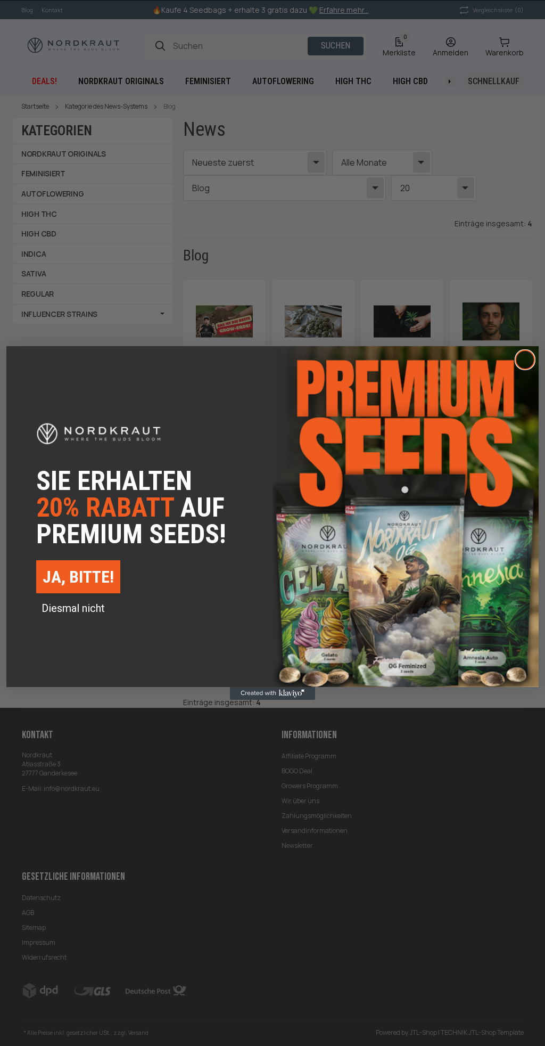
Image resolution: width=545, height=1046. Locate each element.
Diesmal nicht (73, 608)
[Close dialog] (525, 359)
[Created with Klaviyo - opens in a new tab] (272, 693)
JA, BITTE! (78, 577)
